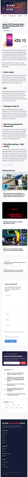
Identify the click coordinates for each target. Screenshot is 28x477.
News (25, 15)
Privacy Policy (5, 462)
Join (23, 363)
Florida (16, 407)
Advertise (4, 455)
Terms (3, 464)
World (21, 407)
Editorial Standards (6, 453)
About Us (4, 448)
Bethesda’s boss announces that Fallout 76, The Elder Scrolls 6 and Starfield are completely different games (15, 379)
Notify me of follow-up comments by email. (14, 331)
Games (20, 15)
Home (4, 15)
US (5, 410)
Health (11, 407)
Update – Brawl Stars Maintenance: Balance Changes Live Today (16, 373)
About (18, 1)
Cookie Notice (5, 466)
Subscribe (23, 1)
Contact (4, 451)
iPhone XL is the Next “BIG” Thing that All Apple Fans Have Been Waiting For (15, 389)
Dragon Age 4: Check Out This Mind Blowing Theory (16, 384)
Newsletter (13, 1)
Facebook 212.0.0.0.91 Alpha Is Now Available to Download (16, 394)
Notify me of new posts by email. (12, 337)
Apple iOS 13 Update (7, 164)
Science (6, 407)
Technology (12, 15)
